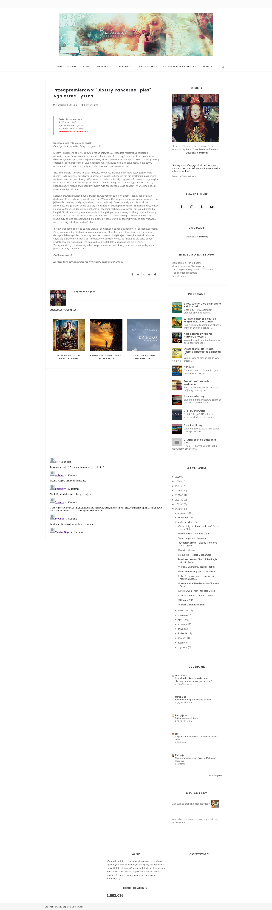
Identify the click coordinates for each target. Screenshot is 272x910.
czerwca (183, 624)
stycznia (183, 647)
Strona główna (67, 67)
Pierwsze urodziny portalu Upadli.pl (196, 571)
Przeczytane (147, 67)
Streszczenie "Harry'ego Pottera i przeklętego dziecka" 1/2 (203, 351)
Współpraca (105, 67)
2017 (178, 486)
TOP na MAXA (185, 600)
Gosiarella (181, 675)
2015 (178, 495)
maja (181, 628)
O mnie (87, 67)
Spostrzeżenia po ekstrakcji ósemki (193, 699)
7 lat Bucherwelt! (194, 410)
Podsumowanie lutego (186, 718)
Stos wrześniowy (194, 396)
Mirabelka (180, 697)
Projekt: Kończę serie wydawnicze (197, 383)
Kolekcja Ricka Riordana (179, 67)
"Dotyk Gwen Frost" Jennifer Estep (196, 590)
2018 (178, 481)
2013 (178, 504)
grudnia (182, 513)
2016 (178, 490)
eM (176, 733)
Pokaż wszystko (215, 776)
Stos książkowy (193, 425)
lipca (181, 619)
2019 (178, 476)
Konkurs (189, 366)
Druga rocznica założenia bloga (200, 441)
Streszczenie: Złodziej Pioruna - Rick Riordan (202, 305)
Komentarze (91, 105)
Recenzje (125, 67)
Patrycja (179, 755)
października (185, 522)
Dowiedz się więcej (197, 152)
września (183, 610)
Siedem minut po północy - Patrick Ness (106, 357)
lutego (181, 642)
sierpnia (182, 615)
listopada (183, 517)
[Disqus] (106, 411)
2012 (178, 509)
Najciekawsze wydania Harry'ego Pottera (198, 335)
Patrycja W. (181, 715)
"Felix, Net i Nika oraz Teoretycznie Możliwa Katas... (196, 577)
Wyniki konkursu (187, 550)
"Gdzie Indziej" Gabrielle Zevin (194, 533)
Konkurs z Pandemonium (191, 604)
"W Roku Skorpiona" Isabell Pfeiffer (196, 566)
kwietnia (183, 633)
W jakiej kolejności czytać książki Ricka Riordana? (200, 320)
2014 (178, 499)
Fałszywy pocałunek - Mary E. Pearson (69, 357)
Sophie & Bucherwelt (73, 906)
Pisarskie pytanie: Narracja (192, 538)
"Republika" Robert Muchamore (194, 554)
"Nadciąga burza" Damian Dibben (195, 595)
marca (182, 638)
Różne (206, 67)
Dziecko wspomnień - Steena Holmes (143, 357)
